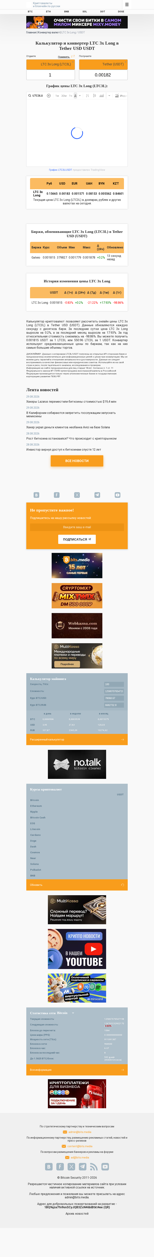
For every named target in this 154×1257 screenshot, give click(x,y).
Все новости (77, 461)
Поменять (64, 56)
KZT (116, 183)
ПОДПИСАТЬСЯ (75, 539)
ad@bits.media (80, 1157)
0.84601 (118, 193)
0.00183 (64, 193)
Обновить (36, 884)
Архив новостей (77, 1213)
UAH (89, 183)
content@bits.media (79, 1146)
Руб (49, 183)
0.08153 (91, 193)
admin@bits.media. (77, 1197)
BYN (101, 183)
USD (62, 183)
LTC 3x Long (38, 193)
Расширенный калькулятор (47, 739)
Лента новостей (42, 389)
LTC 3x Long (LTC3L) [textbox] (56, 64)
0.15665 (52, 193)
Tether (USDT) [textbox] (113, 64)
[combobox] (50, 64)
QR (107, 1207)
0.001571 (78, 193)
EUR (74, 183)
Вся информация (40, 1069)
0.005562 (105, 193)
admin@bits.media (80, 1132)
